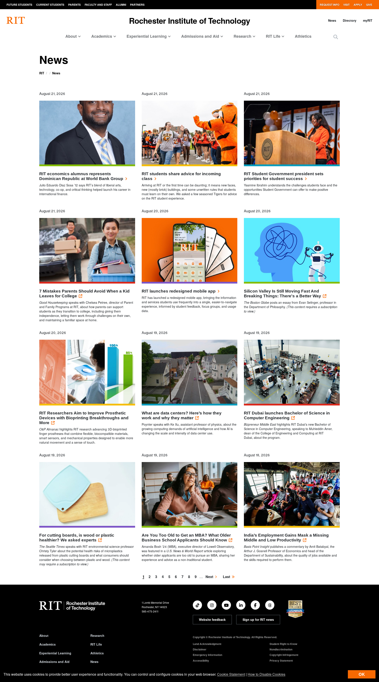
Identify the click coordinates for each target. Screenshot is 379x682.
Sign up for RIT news (258, 619)
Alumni (121, 5)
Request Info (329, 5)
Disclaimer (199, 649)
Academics (47, 644)
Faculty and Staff (98, 5)
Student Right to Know (283, 644)
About (43, 635)
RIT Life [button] (273, 36)
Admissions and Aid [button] (200, 36)
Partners (137, 5)
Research (97, 635)
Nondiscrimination (281, 649)
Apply (358, 5)
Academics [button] (101, 36)
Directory (349, 20)
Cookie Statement (231, 674)
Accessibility (201, 660)
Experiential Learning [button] (147, 36)
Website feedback (212, 619)
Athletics (303, 36)
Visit (346, 5)
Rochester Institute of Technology (189, 20)
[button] (336, 37)
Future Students (19, 5)
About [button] (71, 36)
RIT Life (96, 644)
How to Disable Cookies (266, 674)
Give (369, 5)
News (332, 20)
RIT (41, 73)
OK (362, 674)
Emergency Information (207, 655)
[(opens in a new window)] (197, 605)
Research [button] (242, 36)
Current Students (50, 5)
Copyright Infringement (284, 655)
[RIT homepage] (16, 20)
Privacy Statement (281, 660)
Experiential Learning (55, 653)
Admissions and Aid (54, 661)
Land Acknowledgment (207, 644)
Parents (74, 5)
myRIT (367, 20)
